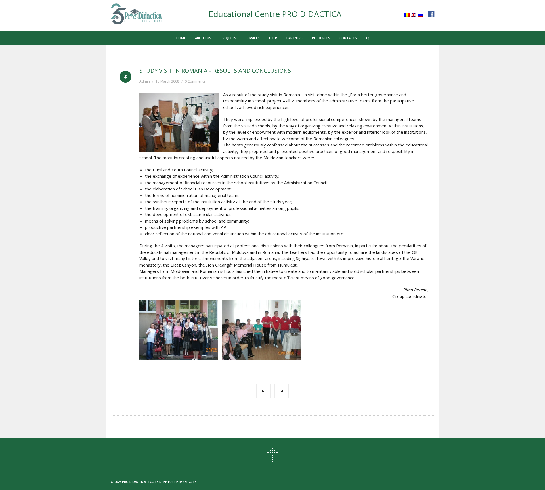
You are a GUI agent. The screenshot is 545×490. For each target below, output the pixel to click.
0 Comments (195, 81)
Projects (228, 38)
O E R (273, 38)
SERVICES (253, 38)
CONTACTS (348, 38)
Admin (144, 81)
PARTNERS (294, 38)
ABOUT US (203, 38)
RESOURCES (321, 38)
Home (181, 38)
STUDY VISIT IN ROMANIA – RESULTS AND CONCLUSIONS (215, 70)
